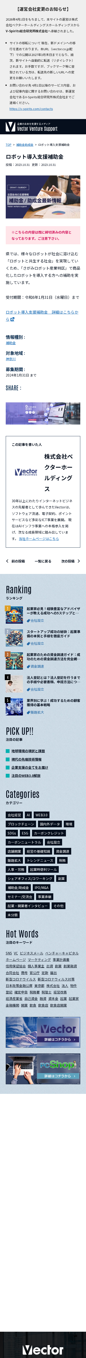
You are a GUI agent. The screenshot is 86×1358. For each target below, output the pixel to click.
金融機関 (12, 1005)
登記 (9, 992)
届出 (53, 972)
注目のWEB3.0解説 (25, 775)
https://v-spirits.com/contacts (31, 108)
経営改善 (60, 992)
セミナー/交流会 (20, 896)
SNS (9, 953)
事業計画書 (61, 959)
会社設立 (53, 842)
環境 (69, 824)
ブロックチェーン (21, 824)
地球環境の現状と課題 (28, 750)
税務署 (35, 992)
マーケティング (39, 959)
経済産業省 (14, 998)
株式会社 (53, 985)
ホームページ (16, 959)
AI (28, 815)
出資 (49, 966)
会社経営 (14, 815)
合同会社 (12, 972)
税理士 (47, 992)
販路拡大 (14, 860)
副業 (61, 878)
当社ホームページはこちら (39, 538)
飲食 (33, 1005)
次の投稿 (68, 561)
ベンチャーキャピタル (62, 953)
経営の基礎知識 (38, 851)
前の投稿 (18, 561)
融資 (43, 998)
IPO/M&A (41, 887)
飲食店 (43, 1005)
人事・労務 (16, 869)
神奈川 (11, 358)
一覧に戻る (43, 561)
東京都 (39, 985)
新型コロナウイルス (21, 979)
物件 (73, 985)
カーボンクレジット (49, 833)
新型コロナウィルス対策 (56, 979)
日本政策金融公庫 (19, 985)
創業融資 (70, 966)
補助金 (11, 342)
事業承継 (44, 896)
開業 (24, 1005)
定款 (45, 972)
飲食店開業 (58, 1005)
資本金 (53, 998)
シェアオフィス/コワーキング (30, 878)
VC (16, 953)
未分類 (13, 914)
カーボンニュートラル (24, 842)
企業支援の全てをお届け (29, 767)
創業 (58, 966)
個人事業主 (36, 966)
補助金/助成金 (18, 887)
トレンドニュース (40, 860)
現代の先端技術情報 (26, 759)
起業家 (74, 998)
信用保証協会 (16, 966)
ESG (25, 833)
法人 (65, 985)
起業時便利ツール (43, 869)
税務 (62, 860)
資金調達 (62, 851)
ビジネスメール (31, 953)
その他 (59, 905)
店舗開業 (14, 851)
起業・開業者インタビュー (28, 905)
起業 (63, 998)
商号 (24, 972)
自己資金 (31, 998)
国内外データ (50, 824)
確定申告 (21, 992)
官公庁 (35, 972)
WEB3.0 (42, 815)
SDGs (12, 833)
